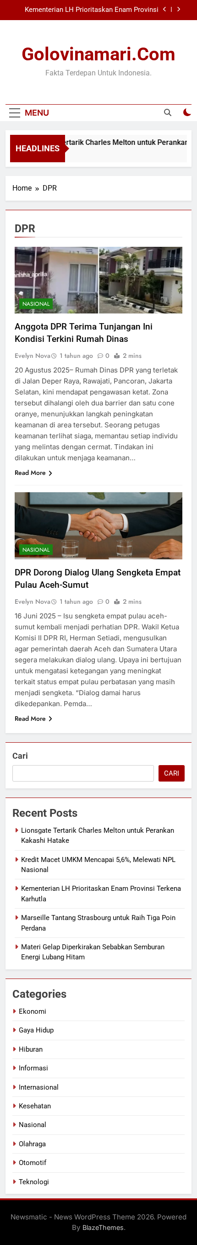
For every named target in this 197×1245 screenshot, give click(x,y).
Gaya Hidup (36, 1030)
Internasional (39, 1087)
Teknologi (34, 1182)
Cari (20, 756)
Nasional (35, 304)
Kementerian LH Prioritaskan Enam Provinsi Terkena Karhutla (92, 10)
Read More (30, 472)
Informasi (33, 1068)
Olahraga (32, 1144)
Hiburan (31, 1049)
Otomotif (32, 1163)
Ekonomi (32, 1011)
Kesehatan (35, 1106)
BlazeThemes (103, 1227)
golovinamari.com (98, 54)
